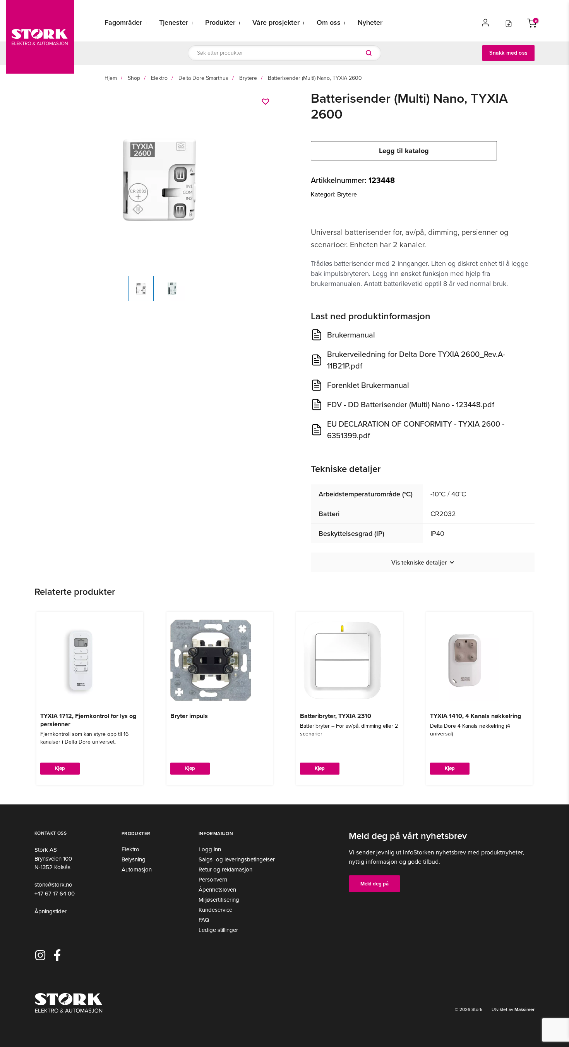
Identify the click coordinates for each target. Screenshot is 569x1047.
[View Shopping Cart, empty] (531, 22)
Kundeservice (215, 910)
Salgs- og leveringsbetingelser (237, 859)
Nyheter (370, 23)
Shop (134, 78)
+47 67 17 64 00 (54, 893)
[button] (267, 101)
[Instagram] (40, 955)
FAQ (204, 920)
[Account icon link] (485, 22)
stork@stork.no (53, 884)
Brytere (248, 78)
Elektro (159, 78)
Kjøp (60, 768)
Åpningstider (50, 911)
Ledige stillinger (218, 930)
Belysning (134, 859)
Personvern (213, 879)
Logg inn (210, 849)
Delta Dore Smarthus (203, 78)
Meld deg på (374, 883)
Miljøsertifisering (219, 899)
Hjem (111, 78)
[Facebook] (57, 955)
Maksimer (524, 1009)
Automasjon (137, 869)
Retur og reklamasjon (225, 869)
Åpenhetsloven (217, 889)
